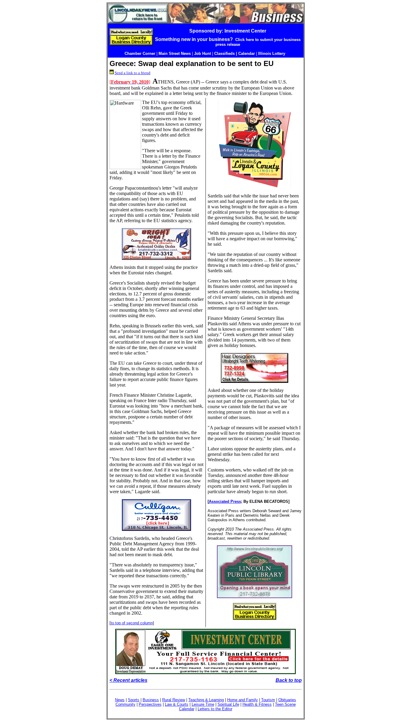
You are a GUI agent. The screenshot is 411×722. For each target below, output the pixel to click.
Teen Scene (285, 704)
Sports (133, 700)
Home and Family (242, 700)
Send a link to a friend (132, 73)
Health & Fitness (257, 704)
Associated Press (225, 501)
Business (151, 700)
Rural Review (173, 700)
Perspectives (150, 704)
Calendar (186, 709)
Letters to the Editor (215, 709)
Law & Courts (176, 704)
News (120, 700)
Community (125, 704)
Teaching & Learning (206, 700)
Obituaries (287, 700)
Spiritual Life (228, 704)
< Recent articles (128, 680)
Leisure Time (203, 704)
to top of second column (132, 623)
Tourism (268, 700)
